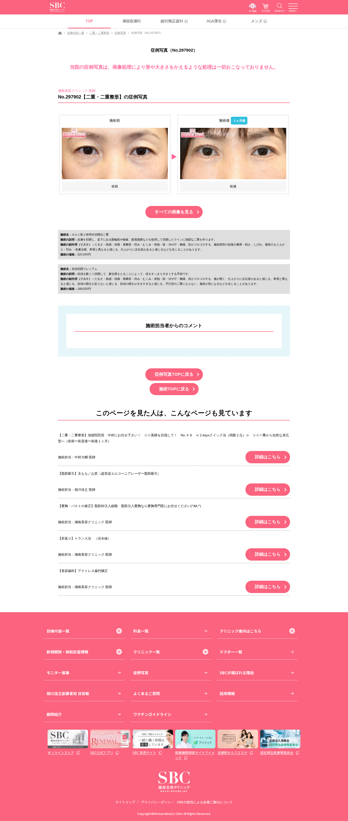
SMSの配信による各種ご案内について (205, 802)
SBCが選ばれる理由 (237, 672)
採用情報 (227, 693)
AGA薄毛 (214, 21)
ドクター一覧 (231, 652)
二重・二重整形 (99, 33)
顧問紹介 (54, 714)
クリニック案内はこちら (240, 631)
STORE (266, 10)
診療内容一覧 (75, 33)
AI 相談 (253, 10)
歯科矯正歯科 (172, 21)
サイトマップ (125, 802)
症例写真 (120, 33)
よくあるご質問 (146, 693)
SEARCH (279, 10)
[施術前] (115, 153)
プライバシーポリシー (157, 802)
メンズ (256, 21)
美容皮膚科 (132, 21)
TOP (89, 21)
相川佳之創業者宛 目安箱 (68, 693)
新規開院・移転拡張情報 (67, 652)
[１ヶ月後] (233, 153)
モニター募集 (58, 672)
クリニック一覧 (146, 652)
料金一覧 (140, 631)
